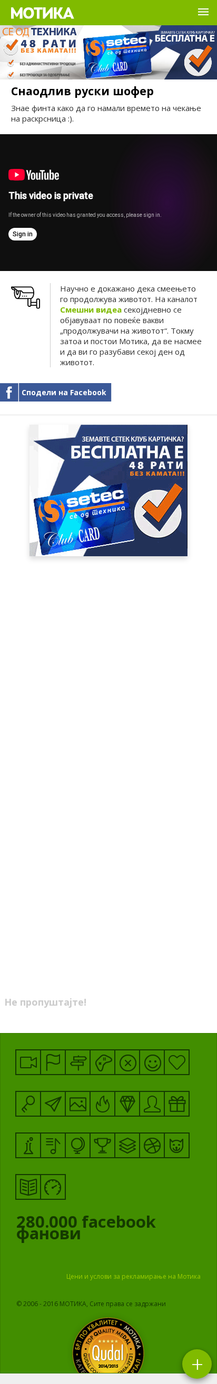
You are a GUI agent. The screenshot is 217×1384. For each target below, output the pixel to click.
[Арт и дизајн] (127, 1104)
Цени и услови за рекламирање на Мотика (133, 1276)
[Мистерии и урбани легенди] (78, 1062)
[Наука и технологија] (28, 1145)
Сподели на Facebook (64, 392)
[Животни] (177, 1145)
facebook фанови (86, 1230)
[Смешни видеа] (28, 1062)
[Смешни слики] (78, 1104)
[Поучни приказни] (28, 1187)
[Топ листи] (127, 1145)
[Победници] (102, 1145)
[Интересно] (177, 1104)
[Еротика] (127, 1062)
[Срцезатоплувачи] (177, 1062)
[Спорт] (152, 1145)
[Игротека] (102, 1062)
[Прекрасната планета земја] (78, 1145)
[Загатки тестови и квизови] (28, 1104)
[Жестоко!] (102, 1104)
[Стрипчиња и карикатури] (152, 1104)
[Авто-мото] (53, 1187)
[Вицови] (152, 1062)
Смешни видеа (91, 309)
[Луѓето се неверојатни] (53, 1104)
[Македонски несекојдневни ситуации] (53, 1062)
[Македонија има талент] (53, 1145)
